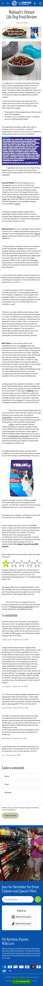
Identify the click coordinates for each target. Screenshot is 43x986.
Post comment (10, 815)
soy (8, 199)
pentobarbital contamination (18, 436)
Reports (20, 197)
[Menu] (2, 3)
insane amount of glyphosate (22, 607)
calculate (23, 346)
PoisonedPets (7, 417)
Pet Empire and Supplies (17, 977)
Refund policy (10, 981)
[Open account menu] (35, 3)
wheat (4, 199)
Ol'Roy (11, 424)
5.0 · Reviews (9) (22, 981)
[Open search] (8, 3)
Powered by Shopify (32, 977)
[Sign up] (38, 899)
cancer (17, 204)
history (19, 400)
